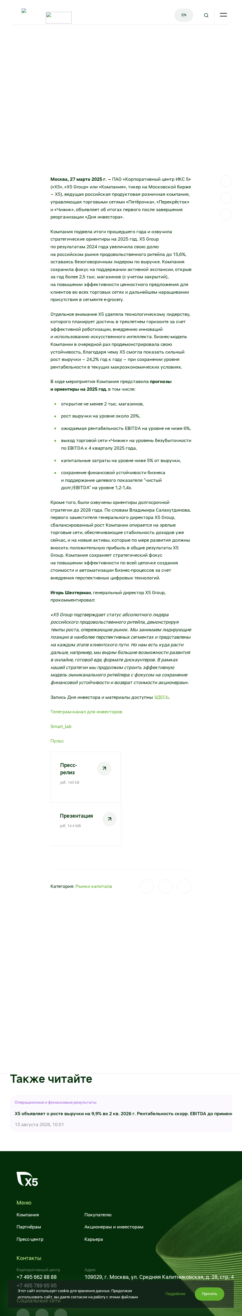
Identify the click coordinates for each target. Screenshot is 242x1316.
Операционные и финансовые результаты (56, 1102)
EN (184, 15)
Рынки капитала (94, 886)
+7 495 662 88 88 (37, 1277)
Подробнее (175, 1294)
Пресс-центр (41, 38)
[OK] (226, 214)
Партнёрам (29, 1227)
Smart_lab (60, 726)
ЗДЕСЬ (161, 697)
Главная (17, 38)
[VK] (226, 197)
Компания (28, 1215)
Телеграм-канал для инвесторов (86, 711)
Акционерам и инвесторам (113, 1227)
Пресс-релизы (71, 38)
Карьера (93, 1239)
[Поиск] (206, 15)
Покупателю (98, 1215)
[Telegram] (226, 181)
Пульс (57, 741)
